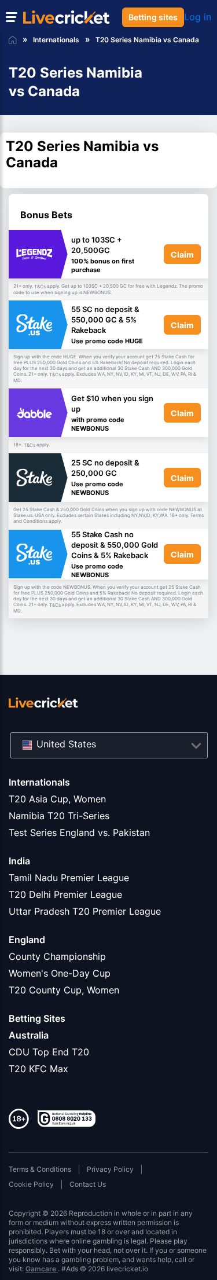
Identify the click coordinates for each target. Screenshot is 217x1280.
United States (66, 744)
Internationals (39, 782)
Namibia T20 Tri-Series (59, 815)
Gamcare (41, 1268)
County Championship (57, 956)
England (27, 939)
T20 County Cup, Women (64, 990)
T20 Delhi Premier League (65, 894)
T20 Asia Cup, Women (57, 799)
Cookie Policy (31, 1184)
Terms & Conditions (40, 1169)
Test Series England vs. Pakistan (79, 832)
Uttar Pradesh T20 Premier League (85, 911)
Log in (197, 17)
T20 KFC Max (38, 1068)
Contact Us (87, 1184)
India (19, 861)
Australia (29, 1035)
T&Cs (40, 286)
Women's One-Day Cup (60, 973)
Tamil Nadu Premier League (69, 877)
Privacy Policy (110, 1169)
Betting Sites (37, 1018)
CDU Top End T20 (49, 1052)
